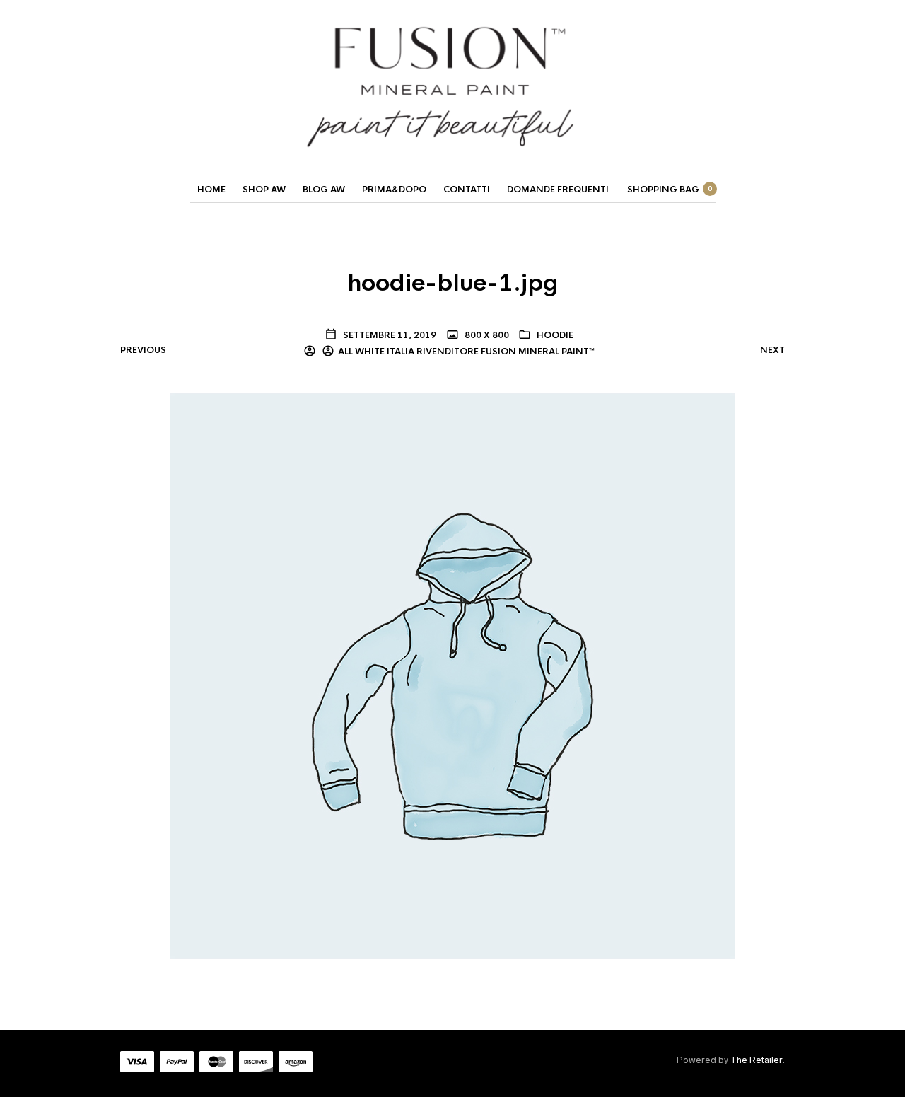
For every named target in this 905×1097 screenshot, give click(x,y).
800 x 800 (485, 335)
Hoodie (555, 335)
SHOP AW (264, 189)
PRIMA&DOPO (394, 189)
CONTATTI (466, 189)
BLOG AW (324, 189)
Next (772, 350)
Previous (143, 350)
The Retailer (756, 1060)
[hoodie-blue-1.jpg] (452, 675)
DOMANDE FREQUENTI (558, 189)
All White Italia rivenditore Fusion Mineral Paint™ (466, 351)
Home (211, 189)
